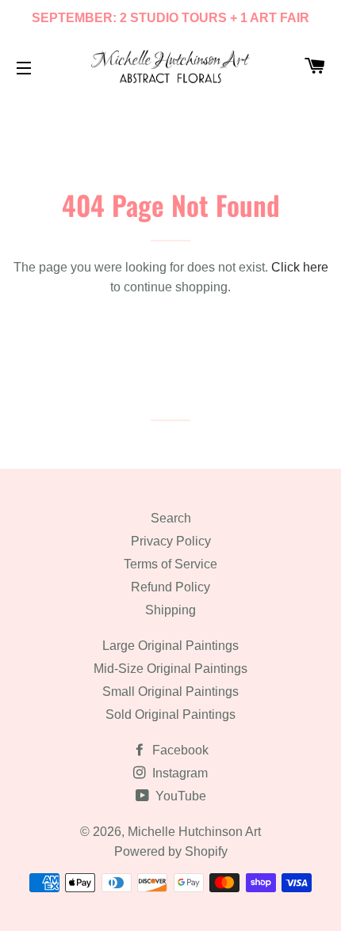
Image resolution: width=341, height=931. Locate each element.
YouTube (179, 796)
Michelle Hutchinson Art (194, 831)
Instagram (178, 773)
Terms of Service (170, 564)
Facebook (179, 750)
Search (171, 518)
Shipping (170, 610)
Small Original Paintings (170, 691)
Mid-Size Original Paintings (170, 668)
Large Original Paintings (170, 645)
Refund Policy (170, 587)
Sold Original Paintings (170, 714)
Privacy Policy (171, 541)
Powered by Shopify (171, 851)
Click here (299, 267)
